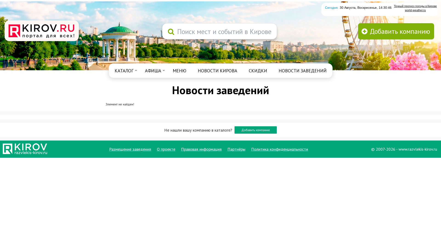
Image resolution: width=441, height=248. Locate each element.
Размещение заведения (130, 149)
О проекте (166, 149)
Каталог (124, 71)
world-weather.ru (415, 10)
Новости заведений (303, 71)
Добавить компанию (255, 130)
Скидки (258, 71)
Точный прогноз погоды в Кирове (415, 6)
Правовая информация (201, 149)
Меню (179, 71)
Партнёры (236, 149)
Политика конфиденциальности (279, 149)
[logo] (41, 31)
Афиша (153, 71)
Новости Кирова (217, 71)
